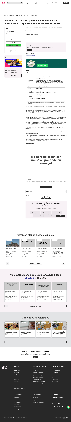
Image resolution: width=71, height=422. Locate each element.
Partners (15, 407)
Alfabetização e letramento (57, 374)
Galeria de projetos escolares (19, 386)
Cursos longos (55, 381)
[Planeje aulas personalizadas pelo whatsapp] (68, 407)
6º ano (27, 15)
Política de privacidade (37, 400)
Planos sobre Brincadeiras (38, 377)
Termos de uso (36, 397)
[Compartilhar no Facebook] (15, 51)
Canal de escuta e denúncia (38, 402)
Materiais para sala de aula (37, 3)
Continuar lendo (46, 187)
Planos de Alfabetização (37, 375)
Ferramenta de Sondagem (38, 372)
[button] (63, 263)
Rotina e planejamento (56, 377)
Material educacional (37, 379)
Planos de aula (11, 15)
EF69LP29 (10, 256)
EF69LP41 (32, 55)
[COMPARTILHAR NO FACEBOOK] (46, 197)
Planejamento (16, 381)
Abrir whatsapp (42, 65)
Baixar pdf (14, 42)
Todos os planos (36, 370)
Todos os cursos (55, 368)
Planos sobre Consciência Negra (39, 374)
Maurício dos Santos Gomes (32, 34)
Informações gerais (10, 31)
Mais (60, 2)
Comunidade (54, 2)
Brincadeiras (16, 379)
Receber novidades (58, 397)
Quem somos (16, 400)
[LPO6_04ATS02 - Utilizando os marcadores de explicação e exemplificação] (11, 286)
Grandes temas (17, 370)
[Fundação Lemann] (65, 418)
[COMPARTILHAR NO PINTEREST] (49, 197)
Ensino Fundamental (19, 15)
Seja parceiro (16, 404)
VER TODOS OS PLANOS (35, 306)
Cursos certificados (47, 2)
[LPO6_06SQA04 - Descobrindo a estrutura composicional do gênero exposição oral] (43, 286)
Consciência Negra (17, 372)
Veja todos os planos (45, 27)
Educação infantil (17, 374)
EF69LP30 (40, 256)
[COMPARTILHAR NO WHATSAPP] (42, 197)
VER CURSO (13, 75)
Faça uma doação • (17, 406)
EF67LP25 (28, 55)
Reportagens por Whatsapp (19, 388)
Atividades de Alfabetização (38, 383)
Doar (35, 357)
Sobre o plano (9, 35)
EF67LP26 (56, 256)
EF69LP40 (44, 299)
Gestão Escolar (17, 383)
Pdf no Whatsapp (14, 45)
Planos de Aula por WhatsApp (39, 381)
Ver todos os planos (35, 263)
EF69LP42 (60, 256)
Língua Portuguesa (33, 15)
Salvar (14, 39)
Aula (8, 33)
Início (5, 15)
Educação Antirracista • (56, 370)
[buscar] (22, 3)
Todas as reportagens (18, 368)
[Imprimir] (8, 51)
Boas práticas (27, 2)
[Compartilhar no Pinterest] (19, 51)
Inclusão (15, 377)
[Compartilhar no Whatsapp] (11, 51)
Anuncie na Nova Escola (18, 409)
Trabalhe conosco (17, 402)
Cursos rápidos (55, 379)
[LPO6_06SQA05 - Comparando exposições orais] (59, 286)
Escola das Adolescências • (19, 384)
